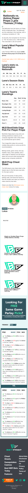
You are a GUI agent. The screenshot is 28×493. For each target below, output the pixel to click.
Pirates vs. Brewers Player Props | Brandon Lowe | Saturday (12, 271)
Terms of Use (22, 472)
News (22, 12)
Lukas (9, 11)
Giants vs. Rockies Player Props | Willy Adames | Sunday (14, 237)
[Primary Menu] (24, 3)
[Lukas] (4, 11)
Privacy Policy (22, 467)
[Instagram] (20, 480)
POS (18, 332)
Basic (13, 332)
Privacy (14, 488)
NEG (23, 332)
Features (8, 474)
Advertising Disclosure (23, 457)
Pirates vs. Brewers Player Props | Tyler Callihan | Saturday (12, 290)
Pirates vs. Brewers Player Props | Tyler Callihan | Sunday (13, 253)
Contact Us (22, 462)
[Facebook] (24, 480)
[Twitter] (17, 480)
